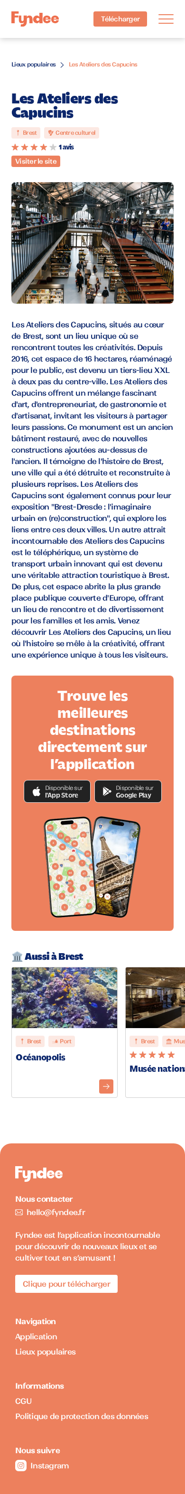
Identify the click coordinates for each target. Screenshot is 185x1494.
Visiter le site (35, 161)
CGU (23, 1401)
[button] (57, 791)
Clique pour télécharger (66, 1284)
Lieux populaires (33, 64)
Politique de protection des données (81, 1416)
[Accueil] (35, 19)
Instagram (49, 1465)
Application (36, 1336)
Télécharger (120, 19)
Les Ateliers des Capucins (103, 64)
